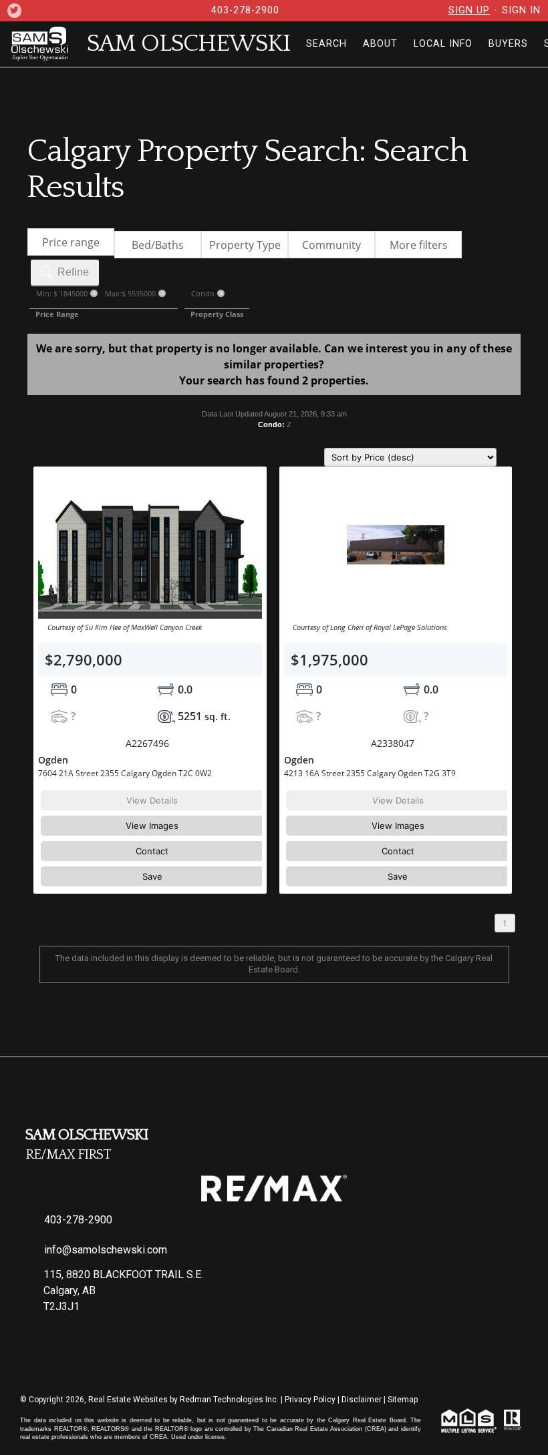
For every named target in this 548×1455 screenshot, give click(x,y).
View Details (152, 800)
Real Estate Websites (129, 1399)
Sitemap (403, 1399)
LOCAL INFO (443, 43)
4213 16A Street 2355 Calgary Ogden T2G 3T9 (370, 773)
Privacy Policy (310, 1399)
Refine (73, 272)
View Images (152, 825)
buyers (508, 43)
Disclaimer (361, 1399)
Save (152, 876)
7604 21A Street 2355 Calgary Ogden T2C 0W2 (125, 773)
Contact (152, 851)
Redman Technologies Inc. (230, 1399)
